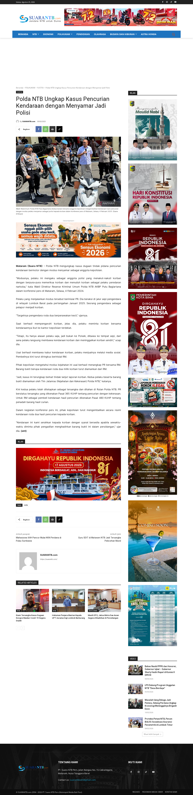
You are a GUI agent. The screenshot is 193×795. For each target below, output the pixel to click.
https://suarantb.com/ (48, 559)
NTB (26, 505)
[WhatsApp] (46, 129)
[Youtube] (175, 2)
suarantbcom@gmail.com (83, 779)
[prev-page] (18, 628)
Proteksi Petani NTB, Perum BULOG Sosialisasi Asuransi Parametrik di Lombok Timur (159, 722)
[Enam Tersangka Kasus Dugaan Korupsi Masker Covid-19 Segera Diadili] (32, 600)
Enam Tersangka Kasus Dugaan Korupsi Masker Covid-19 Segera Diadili (30, 618)
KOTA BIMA (93, 611)
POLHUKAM (30, 87)
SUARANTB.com (28, 121)
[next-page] (23, 628)
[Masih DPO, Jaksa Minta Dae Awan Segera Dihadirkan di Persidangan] (104, 600)
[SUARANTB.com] (18, 121)
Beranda (19, 87)
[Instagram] (167, 2)
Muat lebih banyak (151, 734)
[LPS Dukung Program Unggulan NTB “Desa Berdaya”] (135, 689)
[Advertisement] (96, 60)
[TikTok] (171, 2)
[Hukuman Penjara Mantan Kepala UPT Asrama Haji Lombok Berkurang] (68, 600)
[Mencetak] (52, 129)
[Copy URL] (59, 129)
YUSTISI (40, 87)
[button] (173, 34)
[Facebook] (163, 2)
